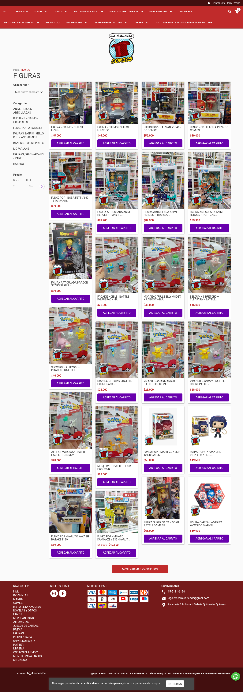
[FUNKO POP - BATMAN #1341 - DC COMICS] (163, 103)
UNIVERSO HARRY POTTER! (108, 22)
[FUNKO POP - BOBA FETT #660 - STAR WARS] (70, 173)
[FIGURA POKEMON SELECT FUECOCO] (116, 103)
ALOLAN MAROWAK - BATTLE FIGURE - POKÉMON (69, 453)
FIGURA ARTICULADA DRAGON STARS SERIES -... (69, 284)
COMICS (58, 11)
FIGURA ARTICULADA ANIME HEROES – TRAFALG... (161, 213)
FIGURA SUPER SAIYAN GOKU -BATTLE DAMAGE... (162, 524)
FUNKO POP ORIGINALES (28, 127)
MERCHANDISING (158, 11)
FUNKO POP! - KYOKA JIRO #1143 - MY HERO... (206, 453)
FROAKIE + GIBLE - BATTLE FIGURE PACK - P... (113, 298)
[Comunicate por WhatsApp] (235, 676)
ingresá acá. (199, 673)
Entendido (175, 683)
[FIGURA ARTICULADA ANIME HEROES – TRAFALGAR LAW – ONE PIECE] (163, 180)
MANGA (39, 11)
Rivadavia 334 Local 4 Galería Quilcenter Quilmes (197, 604)
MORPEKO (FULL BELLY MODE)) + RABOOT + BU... (162, 298)
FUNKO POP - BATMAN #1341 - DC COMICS (162, 129)
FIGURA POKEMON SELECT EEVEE (67, 129)
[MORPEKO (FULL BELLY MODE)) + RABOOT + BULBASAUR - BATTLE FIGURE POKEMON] (163, 265)
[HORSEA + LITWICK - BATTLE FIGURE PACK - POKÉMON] (116, 350)
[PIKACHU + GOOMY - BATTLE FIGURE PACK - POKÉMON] (209, 350)
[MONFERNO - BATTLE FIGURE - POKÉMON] (116, 434)
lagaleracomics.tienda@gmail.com (188, 598)
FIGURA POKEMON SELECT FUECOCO (113, 129)
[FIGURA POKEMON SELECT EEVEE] (70, 103)
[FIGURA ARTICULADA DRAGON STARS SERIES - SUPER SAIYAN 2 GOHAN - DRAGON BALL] (70, 251)
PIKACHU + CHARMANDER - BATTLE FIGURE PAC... (160, 383)
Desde (16, 180)
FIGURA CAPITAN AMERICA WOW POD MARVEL (206, 524)
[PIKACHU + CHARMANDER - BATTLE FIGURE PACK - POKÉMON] (163, 350)
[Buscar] (230, 12)
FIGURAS (50, 22)
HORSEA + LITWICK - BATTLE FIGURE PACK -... (114, 383)
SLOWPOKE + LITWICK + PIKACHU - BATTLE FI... (65, 369)
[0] (237, 13)
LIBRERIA (139, 22)
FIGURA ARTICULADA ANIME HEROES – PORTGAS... (207, 213)
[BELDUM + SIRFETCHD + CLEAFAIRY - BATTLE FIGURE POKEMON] (209, 265)
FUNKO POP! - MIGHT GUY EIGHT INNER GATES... (163, 453)
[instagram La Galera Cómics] (54, 593)
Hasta (29, 180)
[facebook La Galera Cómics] (62, 593)
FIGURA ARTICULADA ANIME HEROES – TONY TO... (114, 213)
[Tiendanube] (30, 674)
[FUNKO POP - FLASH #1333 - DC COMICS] (209, 103)
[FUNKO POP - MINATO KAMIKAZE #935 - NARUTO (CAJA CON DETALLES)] (116, 512)
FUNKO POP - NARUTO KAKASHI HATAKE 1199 (70, 538)
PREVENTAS (22, 11)
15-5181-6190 (176, 591)
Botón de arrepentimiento (218, 673)
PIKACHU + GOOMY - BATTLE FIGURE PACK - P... (207, 383)
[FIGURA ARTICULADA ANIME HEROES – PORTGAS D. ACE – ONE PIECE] (209, 180)
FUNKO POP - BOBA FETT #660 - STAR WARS (69, 199)
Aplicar (42, 186)
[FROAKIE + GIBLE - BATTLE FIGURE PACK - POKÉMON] (116, 265)
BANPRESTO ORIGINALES (28, 143)
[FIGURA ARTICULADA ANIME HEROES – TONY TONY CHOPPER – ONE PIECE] (116, 180)
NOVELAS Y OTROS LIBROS (124, 11)
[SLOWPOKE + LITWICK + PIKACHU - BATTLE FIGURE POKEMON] (70, 335)
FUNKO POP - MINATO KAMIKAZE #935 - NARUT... (113, 538)
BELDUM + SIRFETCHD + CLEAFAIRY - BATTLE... (204, 298)
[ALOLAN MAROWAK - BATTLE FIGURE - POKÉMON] (70, 420)
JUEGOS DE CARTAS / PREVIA (19, 22)
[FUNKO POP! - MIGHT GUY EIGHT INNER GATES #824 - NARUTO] (163, 427)
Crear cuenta (218, 3)
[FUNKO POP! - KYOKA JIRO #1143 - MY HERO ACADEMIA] (209, 427)
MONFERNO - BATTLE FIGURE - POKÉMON (115, 467)
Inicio (6, 11)
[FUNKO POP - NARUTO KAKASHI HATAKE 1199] (70, 505)
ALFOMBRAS (185, 11)
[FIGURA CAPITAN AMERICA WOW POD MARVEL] (209, 498)
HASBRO (18, 163)
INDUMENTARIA (74, 22)
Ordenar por (21, 85)
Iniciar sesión (233, 3)
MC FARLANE (21, 148)
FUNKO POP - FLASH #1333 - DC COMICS (209, 129)
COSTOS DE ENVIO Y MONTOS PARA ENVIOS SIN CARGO (184, 22)
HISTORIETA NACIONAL (86, 11)
